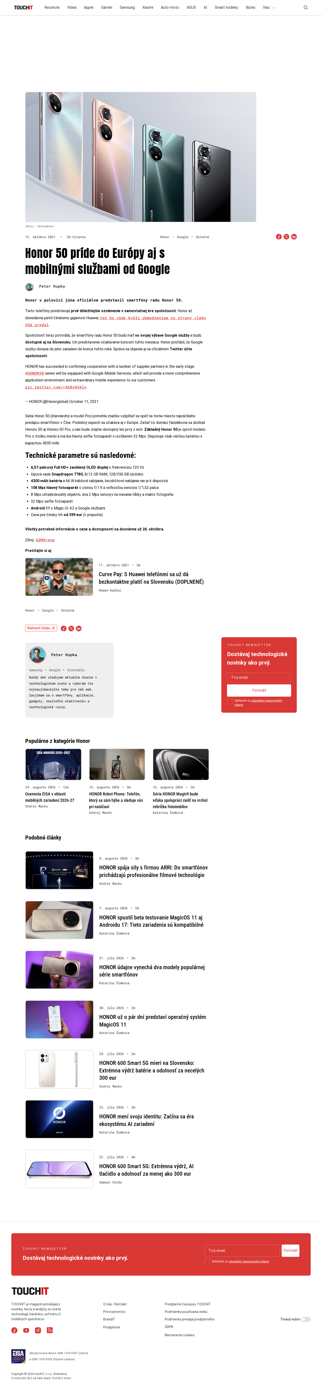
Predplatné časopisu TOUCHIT (188, 1304)
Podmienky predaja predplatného (190, 1319)
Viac (267, 7)
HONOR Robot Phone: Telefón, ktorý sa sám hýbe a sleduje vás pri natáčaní (116, 800)
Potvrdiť (259, 690)
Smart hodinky (226, 7)
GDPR (169, 1327)
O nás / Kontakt (115, 1304)
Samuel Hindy (110, 1182)
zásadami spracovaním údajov (249, 1261)
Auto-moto (170, 7)
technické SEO (23, 1378)
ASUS (191, 7)
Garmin (106, 7)
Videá (71, 7)
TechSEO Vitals (61, 1378)
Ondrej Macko (36, 806)
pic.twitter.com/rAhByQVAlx (56, 387)
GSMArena (45, 539)
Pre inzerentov (114, 1312)
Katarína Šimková (168, 812)
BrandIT (109, 1319)
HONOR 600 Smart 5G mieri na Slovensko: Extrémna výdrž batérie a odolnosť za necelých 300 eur (151, 1070)
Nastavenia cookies (179, 1335)
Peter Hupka (52, 286)
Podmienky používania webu (186, 1312)
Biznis (250, 7)
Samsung (127, 7)
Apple (89, 7)
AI (205, 7)
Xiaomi (147, 7)
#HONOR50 (34, 373)
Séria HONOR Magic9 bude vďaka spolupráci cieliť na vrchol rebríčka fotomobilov (180, 800)
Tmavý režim (290, 1319)
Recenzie (52, 7)
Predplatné (111, 1327)
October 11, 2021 (84, 401)
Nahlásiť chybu (38, 628)
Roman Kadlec (110, 590)
